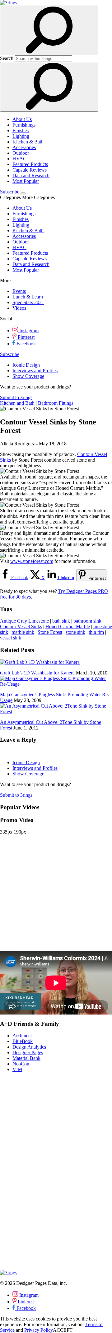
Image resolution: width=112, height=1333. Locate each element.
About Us (22, 119)
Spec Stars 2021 (28, 302)
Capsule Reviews (29, 170)
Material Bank (26, 1058)
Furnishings (23, 125)
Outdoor (20, 153)
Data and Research (30, 175)
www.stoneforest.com (31, 561)
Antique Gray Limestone (24, 621)
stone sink (75, 632)
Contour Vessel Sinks (21, 626)
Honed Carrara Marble (67, 626)
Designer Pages (27, 1052)
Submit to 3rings (16, 397)
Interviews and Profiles (35, 370)
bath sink (61, 621)
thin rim (96, 632)
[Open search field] (49, 30)
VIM (17, 1069)
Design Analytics (29, 1047)
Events (19, 291)
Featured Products (30, 164)
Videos (19, 308)
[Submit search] (49, 87)
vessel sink (10, 637)
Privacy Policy (38, 1330)
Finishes (20, 130)
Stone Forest (50, 632)
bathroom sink (87, 621)
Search (6, 58)
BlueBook (22, 1041)
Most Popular (25, 181)
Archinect (22, 1035)
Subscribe (9, 191)
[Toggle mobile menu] (23, 193)
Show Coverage (28, 376)
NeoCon (20, 1063)
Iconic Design (26, 365)
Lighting (20, 136)
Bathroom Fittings (55, 403)
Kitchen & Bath (28, 141)
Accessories (24, 147)
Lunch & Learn (27, 296)
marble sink (23, 632)
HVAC (19, 158)
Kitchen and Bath (17, 403)
